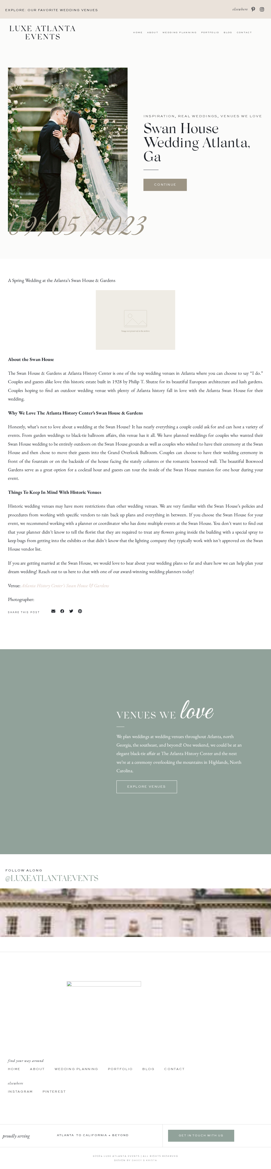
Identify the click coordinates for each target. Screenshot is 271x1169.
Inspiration (159, 116)
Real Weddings (198, 116)
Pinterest (54, 1091)
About (153, 33)
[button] (53, 611)
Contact (244, 33)
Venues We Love (241, 116)
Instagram (20, 1091)
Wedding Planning (179, 33)
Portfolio (210, 33)
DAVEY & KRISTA (144, 1160)
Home (138, 33)
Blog (228, 33)
